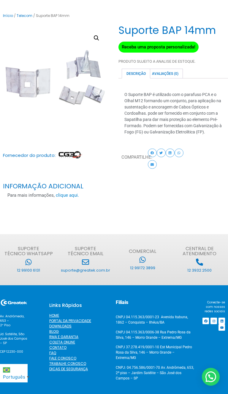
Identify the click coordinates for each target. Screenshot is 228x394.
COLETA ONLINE (62, 342)
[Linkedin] (221, 321)
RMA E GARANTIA (63, 336)
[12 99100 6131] (28, 262)
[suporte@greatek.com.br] (85, 262)
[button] (96, 38)
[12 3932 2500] (199, 262)
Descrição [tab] (136, 74)
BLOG (54, 331)
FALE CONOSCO (62, 358)
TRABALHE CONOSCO (67, 363)
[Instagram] (213, 321)
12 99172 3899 (142, 268)
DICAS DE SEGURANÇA (68, 368)
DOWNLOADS (60, 326)
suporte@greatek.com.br (85, 270)
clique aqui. (67, 195)
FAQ (52, 352)
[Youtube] (221, 327)
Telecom (24, 15)
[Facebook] (205, 321)
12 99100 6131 (28, 270)
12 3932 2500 (199, 270)
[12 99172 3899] (142, 259)
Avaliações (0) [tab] (165, 74)
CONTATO (57, 347)
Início (8, 15)
